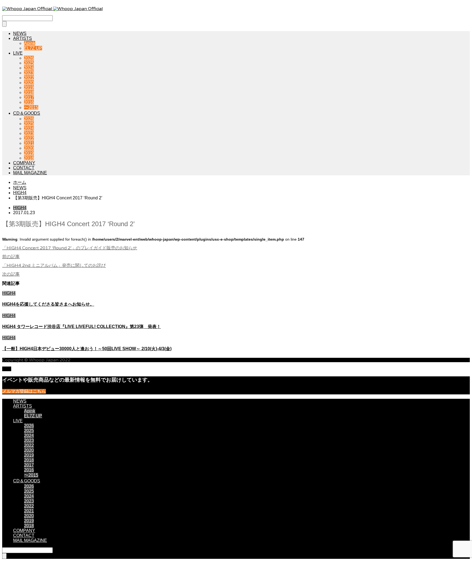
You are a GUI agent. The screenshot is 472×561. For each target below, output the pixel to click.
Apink (29, 43)
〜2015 (31, 107)
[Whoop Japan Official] (52, 8)
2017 (29, 97)
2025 (29, 63)
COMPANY (24, 163)
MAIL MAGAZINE (30, 172)
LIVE (18, 53)
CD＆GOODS (26, 113)
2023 (29, 72)
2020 (29, 82)
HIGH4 (19, 207)
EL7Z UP (33, 48)
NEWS (19, 33)
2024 (29, 68)
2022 (29, 77)
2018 (29, 92)
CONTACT (23, 168)
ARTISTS (22, 38)
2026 (29, 58)
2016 (29, 102)
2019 (29, 87)
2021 (29, 143)
